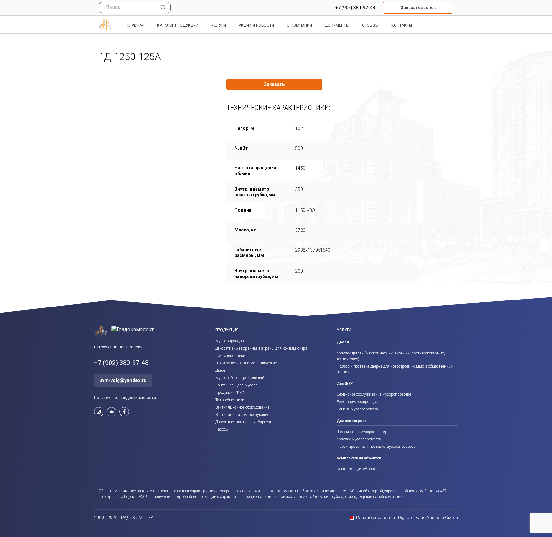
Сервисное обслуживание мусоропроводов (374, 394)
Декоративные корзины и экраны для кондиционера (261, 348)
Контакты (401, 25)
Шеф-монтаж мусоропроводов (363, 432)
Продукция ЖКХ (229, 392)
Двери (220, 370)
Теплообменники (229, 400)
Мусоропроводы (229, 341)
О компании (299, 25)
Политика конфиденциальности (125, 397)
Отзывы (370, 25)
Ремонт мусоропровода (357, 402)
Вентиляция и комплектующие (242, 414)
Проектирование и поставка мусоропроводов (376, 446)
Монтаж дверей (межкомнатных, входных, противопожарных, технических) (391, 356)
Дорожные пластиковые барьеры (244, 422)
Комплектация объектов (358, 469)
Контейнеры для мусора (236, 385)
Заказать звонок (418, 7)
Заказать (274, 84)
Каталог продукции (177, 25)
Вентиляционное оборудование (242, 407)
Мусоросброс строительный (239, 378)
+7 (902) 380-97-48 (355, 7)
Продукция (227, 330)
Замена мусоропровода (357, 409)
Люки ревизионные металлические (246, 363)
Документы (337, 25)
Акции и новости (256, 25)
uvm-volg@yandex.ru (123, 380)
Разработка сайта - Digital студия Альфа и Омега (407, 517)
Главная (135, 25)
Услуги (218, 25)
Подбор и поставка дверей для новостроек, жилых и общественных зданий (395, 369)
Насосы (222, 429)
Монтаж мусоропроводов (359, 439)
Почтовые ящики (230, 356)
